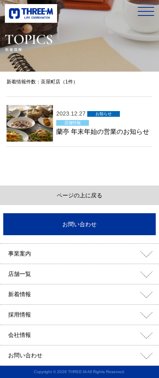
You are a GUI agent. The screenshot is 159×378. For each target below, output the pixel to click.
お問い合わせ (79, 224)
